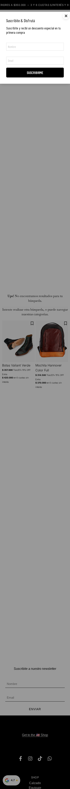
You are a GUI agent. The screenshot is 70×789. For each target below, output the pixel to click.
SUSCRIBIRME (35, 72)
